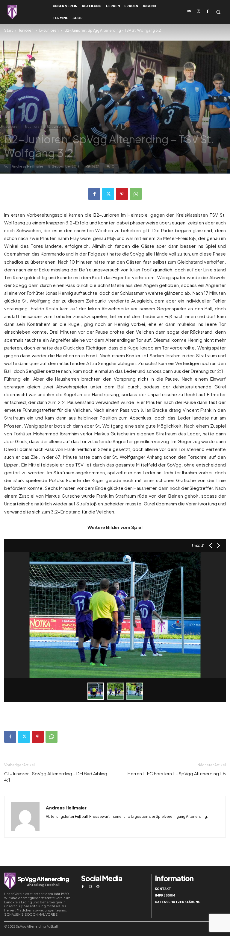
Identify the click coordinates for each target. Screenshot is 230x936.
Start (8, 30)
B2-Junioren (56, 126)
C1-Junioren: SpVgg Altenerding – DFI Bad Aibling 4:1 (55, 776)
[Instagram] (199, 11)
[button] (218, 12)
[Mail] (98, 886)
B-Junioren (49, 30)
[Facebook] (208, 11)
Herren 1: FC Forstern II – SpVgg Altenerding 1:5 (177, 773)
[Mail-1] (189, 11)
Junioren (26, 30)
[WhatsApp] (136, 194)
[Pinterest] (122, 194)
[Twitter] (108, 194)
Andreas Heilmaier (27, 166)
